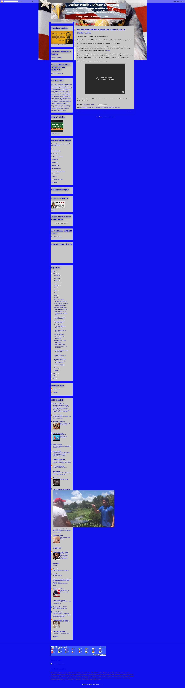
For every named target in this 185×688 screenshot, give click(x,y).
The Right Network (56, 168)
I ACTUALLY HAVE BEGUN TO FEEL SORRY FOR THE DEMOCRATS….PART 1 (61, 454)
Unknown (55, 392)
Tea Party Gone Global (57, 157)
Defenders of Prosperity (57, 73)
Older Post (129, 112)
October (56, 280)
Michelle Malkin (57, 444)
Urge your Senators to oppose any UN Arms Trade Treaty (60, 144)
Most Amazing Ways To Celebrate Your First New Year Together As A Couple (62, 461)
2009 (54, 378)
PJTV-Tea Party (54, 174)
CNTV (52, 148)
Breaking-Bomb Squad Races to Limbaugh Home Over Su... (60, 360)
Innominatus (56, 574)
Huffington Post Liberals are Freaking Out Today (61, 308)
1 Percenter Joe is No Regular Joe (59, 337)
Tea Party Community (56, 57)
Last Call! (55, 565)
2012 (54, 273)
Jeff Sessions (97, 107)
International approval (87, 107)
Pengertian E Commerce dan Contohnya (63, 436)
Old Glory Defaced (59, 334)
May (55, 293)
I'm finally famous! (57, 575)
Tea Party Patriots (55, 154)
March (56, 297)
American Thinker (58, 415)
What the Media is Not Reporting (60, 341)
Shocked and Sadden (59, 365)
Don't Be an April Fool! (65, 621)
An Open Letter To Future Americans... (64, 591)
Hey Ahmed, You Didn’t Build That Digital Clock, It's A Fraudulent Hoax (64, 556)
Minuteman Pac (55, 165)
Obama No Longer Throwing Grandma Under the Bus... (59, 326)
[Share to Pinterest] (106, 105)
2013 (54, 271)
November (57, 278)
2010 (54, 376)
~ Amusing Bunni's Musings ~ (61, 620)
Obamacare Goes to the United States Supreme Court (60, 313)
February (56, 368)
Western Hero (56, 478)
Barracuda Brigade (58, 433)
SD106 (110, 107)
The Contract (54, 182)
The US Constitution (56, 237)
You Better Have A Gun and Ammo (61, 633)
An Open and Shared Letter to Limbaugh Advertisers (61, 351)
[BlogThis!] (100, 105)
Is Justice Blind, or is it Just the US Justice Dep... (61, 304)
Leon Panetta (104, 107)
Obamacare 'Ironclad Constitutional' (59, 321)
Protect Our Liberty (56, 151)
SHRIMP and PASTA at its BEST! (61, 570)
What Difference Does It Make (60, 608)
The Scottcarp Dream (58, 589)
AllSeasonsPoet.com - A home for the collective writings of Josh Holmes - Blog (62, 580)
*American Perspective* (59, 600)
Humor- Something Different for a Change (60, 300)
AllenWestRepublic (58, 612)
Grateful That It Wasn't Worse (60, 467)
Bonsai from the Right (59, 631)
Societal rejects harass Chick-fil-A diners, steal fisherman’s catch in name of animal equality (61, 530)
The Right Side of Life (59, 459)
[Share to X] (102, 105)
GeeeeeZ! (55, 569)
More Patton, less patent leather (61, 489)
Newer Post (80, 112)
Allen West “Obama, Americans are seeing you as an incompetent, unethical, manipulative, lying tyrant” (62, 615)
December (57, 275)
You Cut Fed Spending (57, 179)
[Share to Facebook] (104, 105)
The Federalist (54, 159)
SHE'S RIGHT (57, 451)
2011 (54, 373)
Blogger (101, 684)
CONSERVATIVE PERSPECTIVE (57, 547)
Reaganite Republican (59, 421)
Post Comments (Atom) (109, 117)
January (56, 370)
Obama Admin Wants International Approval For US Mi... (60, 346)
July (55, 288)
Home (105, 112)
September (57, 283)
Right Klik (55, 636)
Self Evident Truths (58, 535)
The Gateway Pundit (58, 404)
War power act (116, 107)
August (56, 285)
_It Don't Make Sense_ (59, 466)
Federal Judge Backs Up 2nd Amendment (60, 356)
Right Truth (56, 563)
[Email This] (99, 105)
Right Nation (54, 176)
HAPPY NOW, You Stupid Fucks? (65, 423)
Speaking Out (54, 162)
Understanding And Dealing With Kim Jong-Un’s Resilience (62, 417)
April (55, 295)
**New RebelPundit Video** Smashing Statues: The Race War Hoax (62, 473)
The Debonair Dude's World (60, 552)
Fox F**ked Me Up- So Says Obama (60, 331)
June (55, 290)
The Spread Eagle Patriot (60, 607)
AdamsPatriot (56, 389)
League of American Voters (58, 171)
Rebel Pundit (56, 471)
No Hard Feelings (64, 479)
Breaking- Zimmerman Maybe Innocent (60, 317)
